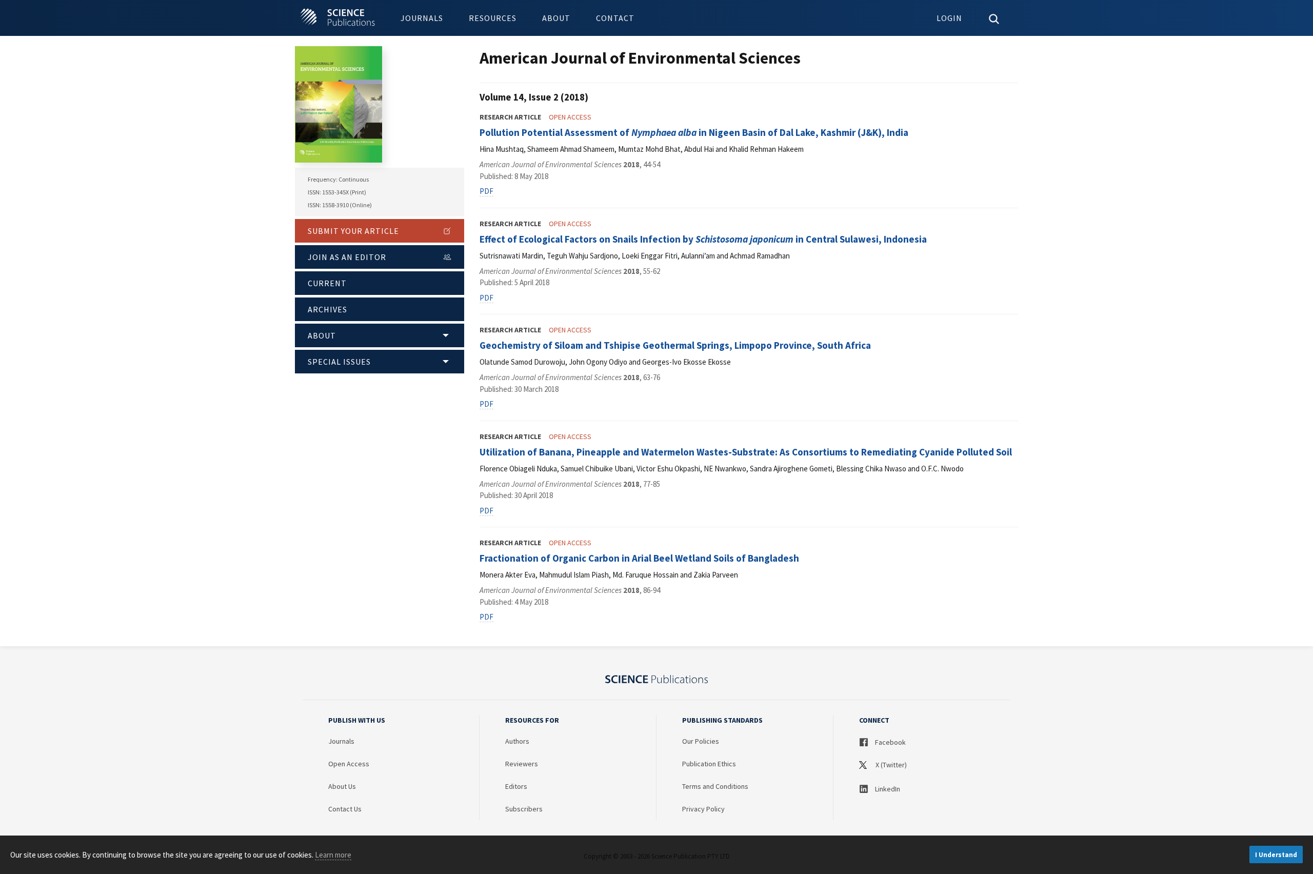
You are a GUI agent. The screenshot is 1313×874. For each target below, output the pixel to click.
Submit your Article (353, 231)
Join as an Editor (347, 257)
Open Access (348, 763)
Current (327, 283)
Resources (492, 18)
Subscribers (524, 808)
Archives (327, 309)
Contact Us (345, 808)
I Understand (1276, 854)
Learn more (333, 855)
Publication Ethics (709, 763)
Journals (422, 18)
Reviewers (521, 763)
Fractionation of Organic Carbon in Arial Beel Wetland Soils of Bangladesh (639, 558)
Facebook (889, 742)
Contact (615, 18)
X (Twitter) (890, 764)
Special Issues (339, 361)
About (556, 18)
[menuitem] (422, 18)
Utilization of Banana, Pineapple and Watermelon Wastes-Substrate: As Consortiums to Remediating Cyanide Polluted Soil (746, 452)
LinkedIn (886, 788)
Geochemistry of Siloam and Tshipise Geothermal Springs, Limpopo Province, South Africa (675, 345)
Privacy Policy (703, 808)
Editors (516, 786)
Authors (517, 741)
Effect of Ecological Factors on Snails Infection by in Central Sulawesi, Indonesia (703, 239)
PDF (486, 191)
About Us (342, 786)
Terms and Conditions (715, 786)
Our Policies (700, 741)
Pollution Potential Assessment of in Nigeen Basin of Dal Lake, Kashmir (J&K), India (694, 132)
